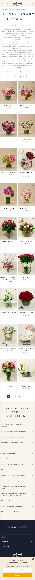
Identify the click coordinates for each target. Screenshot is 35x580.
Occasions (12, 9)
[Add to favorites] (15, 83)
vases (12, 31)
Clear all (25, 76)
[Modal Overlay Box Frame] (17, 568)
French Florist (4, 9)
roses (25, 31)
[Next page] (30, 396)
